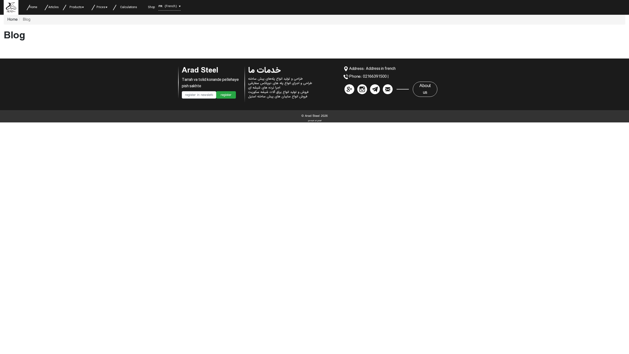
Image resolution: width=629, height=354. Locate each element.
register (226, 95)
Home (12, 19)
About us (425, 89)
